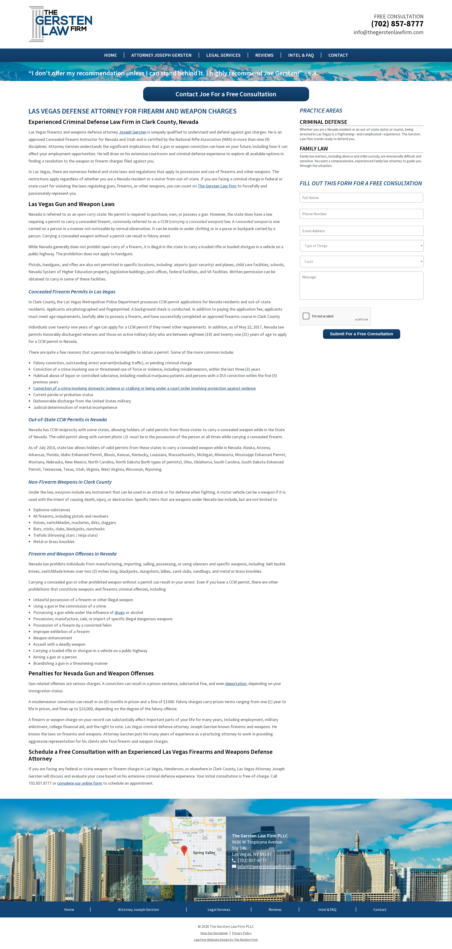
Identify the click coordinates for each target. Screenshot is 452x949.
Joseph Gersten (132, 132)
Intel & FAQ (301, 55)
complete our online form (79, 783)
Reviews (264, 55)
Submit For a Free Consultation (361, 334)
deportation (235, 683)
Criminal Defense (323, 122)
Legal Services (223, 55)
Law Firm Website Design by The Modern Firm (226, 939)
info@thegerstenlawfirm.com (389, 32)
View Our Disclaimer (214, 933)
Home (110, 55)
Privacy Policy (242, 933)
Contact (338, 55)
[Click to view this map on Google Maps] (184, 883)
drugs (120, 612)
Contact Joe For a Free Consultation (226, 94)
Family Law (314, 148)
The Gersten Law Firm (217, 186)
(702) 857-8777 (397, 23)
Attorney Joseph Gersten (161, 55)
